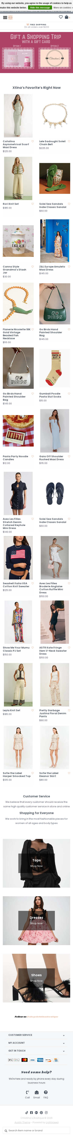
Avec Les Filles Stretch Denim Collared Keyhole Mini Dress (14, 524)
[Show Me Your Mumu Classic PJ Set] (18, 622)
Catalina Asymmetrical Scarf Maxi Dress (16, 144)
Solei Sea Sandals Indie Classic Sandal (52, 205)
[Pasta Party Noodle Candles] (18, 431)
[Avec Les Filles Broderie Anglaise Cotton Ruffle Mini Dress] (54, 558)
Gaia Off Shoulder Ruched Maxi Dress (51, 458)
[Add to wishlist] (32, 141)
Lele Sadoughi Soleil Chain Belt (52, 143)
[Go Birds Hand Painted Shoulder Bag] (54, 304)
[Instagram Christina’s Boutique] (46, 1112)
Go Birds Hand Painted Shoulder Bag (50, 332)
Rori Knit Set (11, 203)
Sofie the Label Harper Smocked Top (17, 775)
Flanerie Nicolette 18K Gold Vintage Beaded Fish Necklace (17, 334)
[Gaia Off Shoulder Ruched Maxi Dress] (54, 431)
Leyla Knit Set (11, 710)
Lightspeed (52, 1122)
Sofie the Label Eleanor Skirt (48, 775)
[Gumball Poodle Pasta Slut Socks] (54, 368)
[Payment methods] (15, 1059)
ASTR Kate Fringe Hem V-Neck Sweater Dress (53, 650)
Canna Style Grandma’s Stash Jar (14, 269)
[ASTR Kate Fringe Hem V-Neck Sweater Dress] (54, 622)
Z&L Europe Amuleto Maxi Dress (52, 268)
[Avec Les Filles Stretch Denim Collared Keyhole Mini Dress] (18, 493)
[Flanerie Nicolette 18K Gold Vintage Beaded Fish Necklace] (18, 304)
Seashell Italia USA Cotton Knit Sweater (16, 585)
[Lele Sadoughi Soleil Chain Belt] (54, 115)
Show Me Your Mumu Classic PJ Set (16, 649)
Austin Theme (22, 1122)
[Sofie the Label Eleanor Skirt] (54, 747)
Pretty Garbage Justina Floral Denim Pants (52, 713)
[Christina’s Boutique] (10, 17)
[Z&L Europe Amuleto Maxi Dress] (54, 241)
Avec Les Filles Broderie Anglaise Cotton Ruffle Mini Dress (51, 588)
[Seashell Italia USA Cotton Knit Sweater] (18, 558)
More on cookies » (63, 7)
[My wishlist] (61, 17)
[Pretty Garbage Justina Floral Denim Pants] (54, 685)
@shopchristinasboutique (42, 1016)
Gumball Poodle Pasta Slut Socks (50, 395)
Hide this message (40, 7)
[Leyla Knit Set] (18, 685)
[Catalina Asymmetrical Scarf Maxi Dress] (18, 115)
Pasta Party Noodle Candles (15, 458)
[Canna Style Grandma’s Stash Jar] (18, 241)
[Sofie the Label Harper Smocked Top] (18, 747)
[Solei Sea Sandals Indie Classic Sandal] (54, 178)
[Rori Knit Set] (18, 178)
